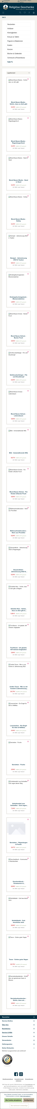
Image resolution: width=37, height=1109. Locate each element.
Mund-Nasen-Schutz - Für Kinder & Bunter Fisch (19, 492)
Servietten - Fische (18, 764)
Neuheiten (11, 24)
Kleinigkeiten (12, 33)
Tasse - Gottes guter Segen (18, 959)
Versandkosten (29, 1079)
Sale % (10, 62)
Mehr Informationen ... (25, 1096)
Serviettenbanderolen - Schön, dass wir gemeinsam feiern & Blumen (18, 999)
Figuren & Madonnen (15, 41)
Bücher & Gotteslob (14, 53)
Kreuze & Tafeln (13, 37)
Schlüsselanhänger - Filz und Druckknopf (18, 376)
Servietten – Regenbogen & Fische (18, 843)
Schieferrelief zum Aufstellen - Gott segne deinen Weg (18, 804)
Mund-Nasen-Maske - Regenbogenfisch (18, 142)
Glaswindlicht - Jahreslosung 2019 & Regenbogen (18, 571)
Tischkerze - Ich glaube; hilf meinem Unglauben (18, 648)
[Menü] (3, 12)
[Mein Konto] (29, 12)
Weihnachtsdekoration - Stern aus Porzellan (18, 531)
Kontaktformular (19, 1079)
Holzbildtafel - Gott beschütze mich (18, 921)
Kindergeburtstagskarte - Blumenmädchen (18, 298)
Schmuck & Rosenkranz (16, 58)
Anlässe (10, 28)
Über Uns (5, 1025)
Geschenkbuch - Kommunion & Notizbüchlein (18, 882)
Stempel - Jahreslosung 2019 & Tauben (18, 259)
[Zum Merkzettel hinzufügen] (28, 79)
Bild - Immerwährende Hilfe (18, 453)
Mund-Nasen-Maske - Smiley (18, 220)
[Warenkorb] (33, 12)
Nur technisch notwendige (19, 1105)
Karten (9, 45)
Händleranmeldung (8, 1079)
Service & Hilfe (7, 1032)
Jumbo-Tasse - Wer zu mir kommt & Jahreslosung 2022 (18, 687)
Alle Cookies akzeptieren (13, 1100)
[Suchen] (20, 12)
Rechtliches (6, 1028)
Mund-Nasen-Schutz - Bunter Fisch (18, 337)
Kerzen (10, 49)
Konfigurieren (28, 1100)
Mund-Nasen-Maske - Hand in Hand (18, 181)
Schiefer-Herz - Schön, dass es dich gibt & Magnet (18, 609)
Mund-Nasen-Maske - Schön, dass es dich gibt (18, 103)
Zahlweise (18, 1080)
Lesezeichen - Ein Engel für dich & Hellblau (18, 726)
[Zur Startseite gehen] (18, 7)
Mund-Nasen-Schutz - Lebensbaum (18, 415)
